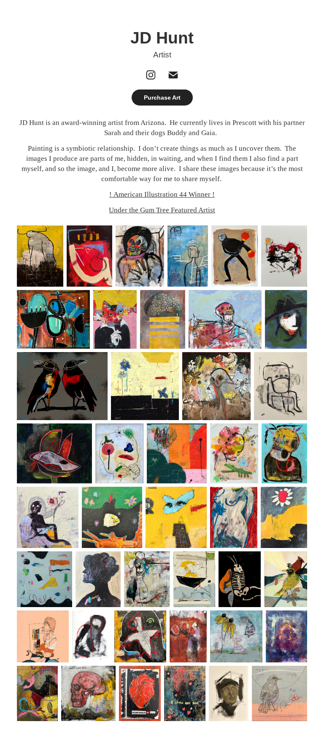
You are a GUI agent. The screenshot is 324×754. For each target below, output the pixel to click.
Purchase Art (162, 97)
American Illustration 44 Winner (162, 194)
